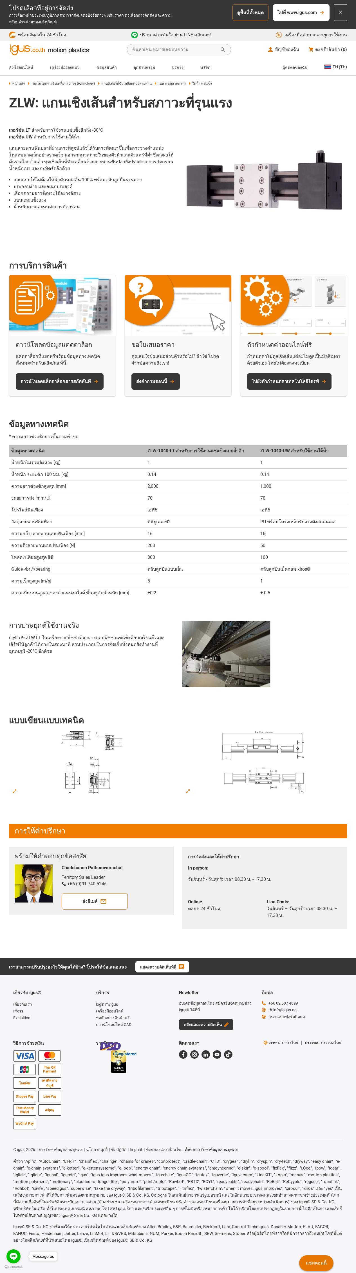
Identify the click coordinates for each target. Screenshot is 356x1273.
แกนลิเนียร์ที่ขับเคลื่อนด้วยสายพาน (126, 83)
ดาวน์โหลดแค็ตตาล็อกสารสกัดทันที (56, 381)
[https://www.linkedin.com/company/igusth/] (205, 1054)
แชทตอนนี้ (316, 1263)
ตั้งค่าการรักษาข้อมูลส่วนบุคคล (211, 1149)
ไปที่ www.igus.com (297, 12)
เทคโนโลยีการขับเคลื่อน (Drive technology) (63, 83)
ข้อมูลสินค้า (107, 67)
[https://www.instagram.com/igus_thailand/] (194, 1054)
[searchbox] (174, 49)
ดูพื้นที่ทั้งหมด (250, 12)
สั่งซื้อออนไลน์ (21, 67)
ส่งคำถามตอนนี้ (151, 381)
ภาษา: (283, 1042)
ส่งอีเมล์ (90, 901)
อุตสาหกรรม (144, 67)
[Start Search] (223, 49)
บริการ (177, 67)
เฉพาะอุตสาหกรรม (171, 83)
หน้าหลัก (18, 83)
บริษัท (205, 67)
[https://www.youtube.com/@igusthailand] (217, 1054)
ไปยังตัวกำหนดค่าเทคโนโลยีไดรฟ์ (285, 381)
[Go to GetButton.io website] (14, 1267)
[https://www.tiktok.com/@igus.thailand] (228, 1054)
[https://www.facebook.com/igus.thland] (183, 1054)
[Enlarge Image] (14, 791)
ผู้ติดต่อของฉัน (295, 67)
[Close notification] (340, 12)
